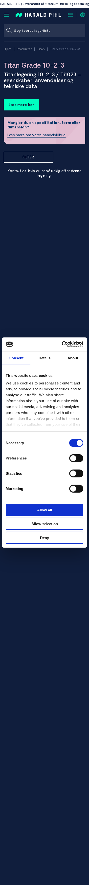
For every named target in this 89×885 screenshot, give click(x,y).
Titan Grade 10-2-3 (65, 49)
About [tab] (72, 358)
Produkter (24, 49)
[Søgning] (9, 30)
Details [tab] (45, 358)
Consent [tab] (16, 358)
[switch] (76, 458)
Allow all (44, 510)
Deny (44, 537)
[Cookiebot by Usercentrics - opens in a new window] (62, 344)
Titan (41, 49)
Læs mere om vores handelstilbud (36, 135)
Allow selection (44, 524)
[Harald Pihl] (38, 14)
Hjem (8, 49)
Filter (28, 157)
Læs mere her (21, 105)
